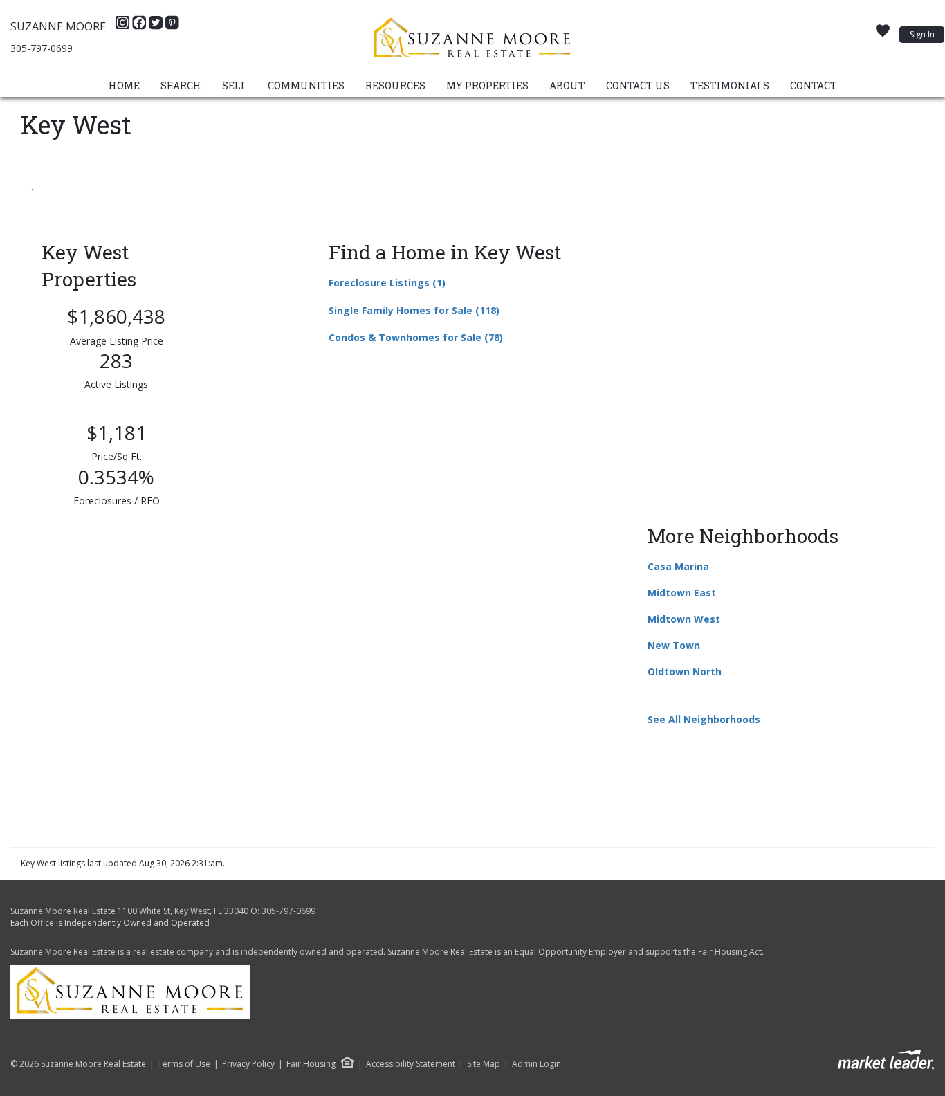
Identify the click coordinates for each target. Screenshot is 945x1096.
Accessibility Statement (410, 1064)
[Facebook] (140, 26)
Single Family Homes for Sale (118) (414, 310)
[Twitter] (157, 26)
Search (180, 85)
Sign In (922, 34)
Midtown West (684, 618)
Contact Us (638, 85)
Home (124, 85)
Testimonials (729, 85)
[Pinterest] (172, 26)
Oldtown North (685, 671)
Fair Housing (311, 1064)
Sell (234, 85)
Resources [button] (395, 85)
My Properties (487, 85)
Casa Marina (678, 566)
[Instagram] (124, 26)
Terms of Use (184, 1064)
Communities (306, 85)
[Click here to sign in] (882, 34)
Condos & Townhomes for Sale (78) (416, 337)
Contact (813, 85)
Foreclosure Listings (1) (387, 282)
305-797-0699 (41, 48)
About (567, 85)
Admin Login (536, 1064)
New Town (674, 645)
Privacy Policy (248, 1064)
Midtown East (682, 592)
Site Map (483, 1064)
